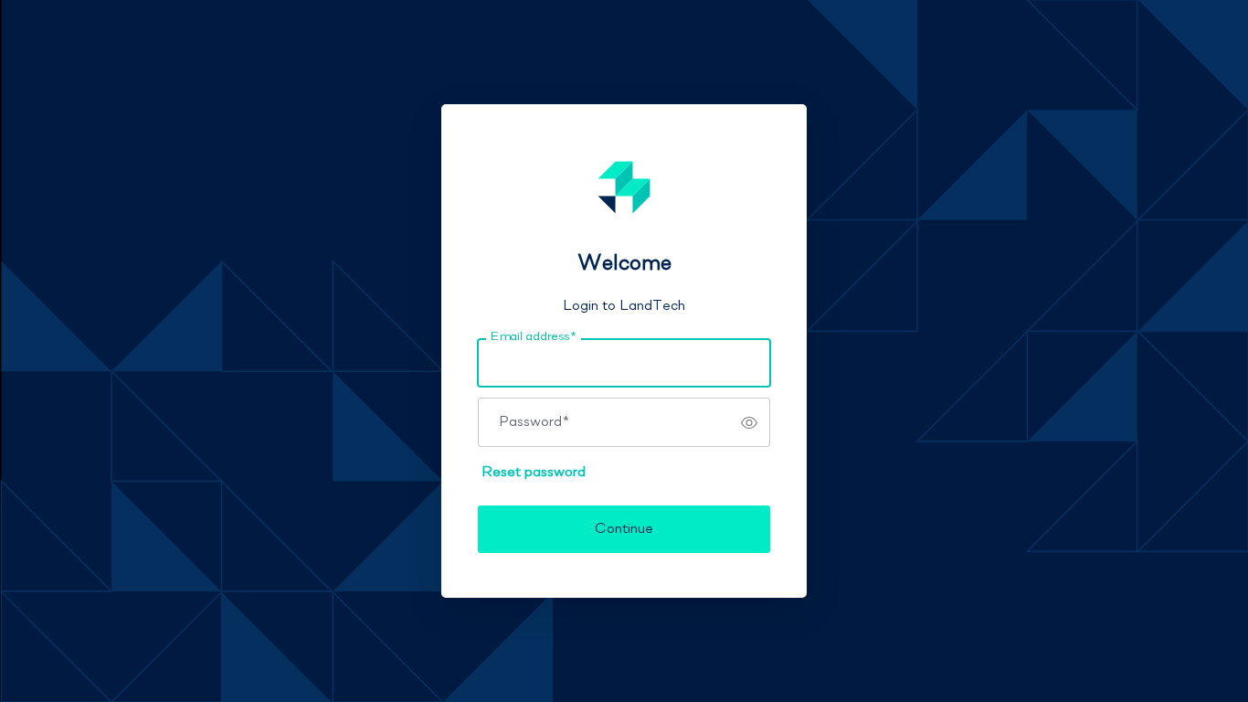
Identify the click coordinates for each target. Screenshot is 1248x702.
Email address (533, 337)
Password (534, 422)
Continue (624, 529)
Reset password (533, 472)
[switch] (749, 422)
